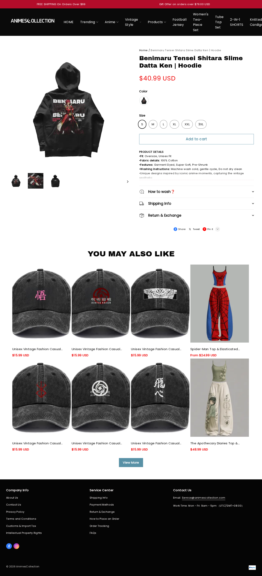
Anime (110, 22)
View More (131, 462)
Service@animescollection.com (203, 497)
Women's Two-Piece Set (201, 22)
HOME (69, 22)
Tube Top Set (219, 22)
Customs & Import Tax (21, 526)
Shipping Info (99, 497)
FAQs (93, 533)
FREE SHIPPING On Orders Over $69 (61, 4)
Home (143, 50)
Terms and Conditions (21, 519)
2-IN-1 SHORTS (236, 22)
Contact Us (13, 504)
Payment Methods (102, 504)
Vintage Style (131, 22)
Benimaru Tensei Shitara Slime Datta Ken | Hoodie (186, 50)
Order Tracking (99, 526)
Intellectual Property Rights (24, 533)
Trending (87, 22)
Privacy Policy (15, 512)
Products (155, 22)
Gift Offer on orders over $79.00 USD (184, 4)
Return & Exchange (102, 512)
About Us (12, 497)
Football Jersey (179, 22)
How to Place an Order (104, 519)
